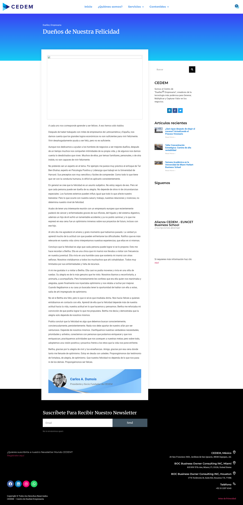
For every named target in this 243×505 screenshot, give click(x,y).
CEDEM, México (221, 453)
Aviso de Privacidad (227, 498)
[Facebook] (10, 484)
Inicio (88, 6)
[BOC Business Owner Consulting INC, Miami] (234, 462)
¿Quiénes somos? (110, 6)
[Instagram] (26, 484)
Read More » (170, 137)
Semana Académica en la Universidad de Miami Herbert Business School (179, 165)
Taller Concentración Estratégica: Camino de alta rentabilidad (178, 147)
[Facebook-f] (175, 110)
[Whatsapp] (34, 484)
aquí (157, 262)
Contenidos (157, 6)
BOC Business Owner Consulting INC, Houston (201, 474)
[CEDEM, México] (234, 452)
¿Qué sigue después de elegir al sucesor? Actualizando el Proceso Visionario (180, 131)
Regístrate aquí (15, 455)
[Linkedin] (169, 110)
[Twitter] (180, 110)
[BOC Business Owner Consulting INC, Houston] (234, 473)
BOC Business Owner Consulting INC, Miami (202, 463)
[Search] (192, 69)
